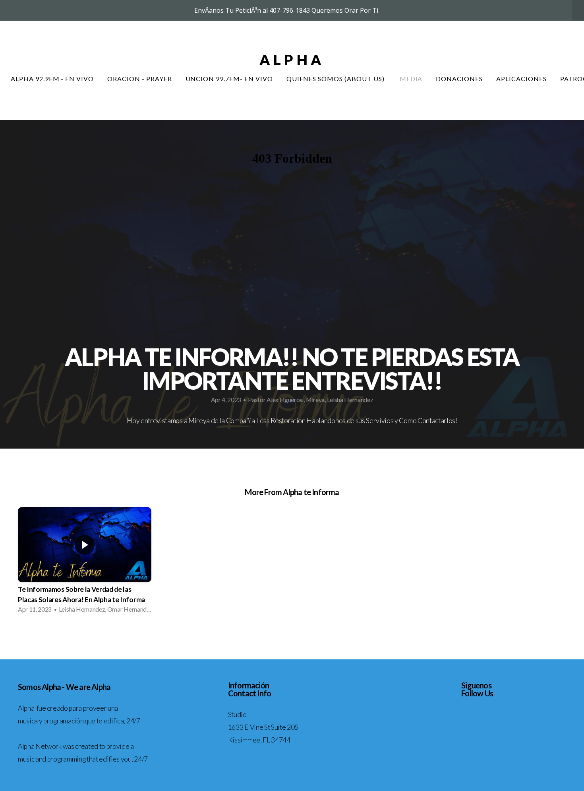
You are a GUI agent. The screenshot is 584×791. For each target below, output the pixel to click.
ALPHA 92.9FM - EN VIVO (52, 78)
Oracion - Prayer (139, 78)
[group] (84, 562)
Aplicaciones (521, 78)
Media (411, 78)
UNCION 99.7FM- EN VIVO (229, 78)
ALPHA (292, 59)
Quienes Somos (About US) (336, 78)
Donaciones (459, 78)
